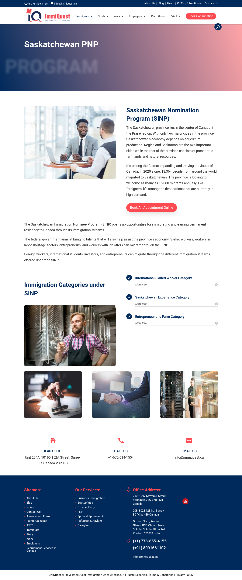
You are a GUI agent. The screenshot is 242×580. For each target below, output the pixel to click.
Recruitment (158, 16)
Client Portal (194, 3)
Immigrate (82, 16)
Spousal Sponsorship (91, 516)
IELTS (180, 3)
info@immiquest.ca (145, 556)
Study (101, 16)
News (170, 3)
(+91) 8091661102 (149, 548)
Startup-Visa (85, 502)
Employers (135, 16)
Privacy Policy (184, 575)
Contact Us (211, 3)
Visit (174, 16)
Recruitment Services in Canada (41, 549)
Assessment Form (38, 516)
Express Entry (86, 507)
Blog (161, 3)
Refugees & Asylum (90, 521)
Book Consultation (201, 16)
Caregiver (83, 525)
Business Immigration (91, 498)
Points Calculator (37, 521)
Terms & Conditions (160, 575)
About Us (149, 3)
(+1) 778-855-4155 (150, 541)
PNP (80, 511)
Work (117, 16)
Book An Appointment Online (151, 207)
